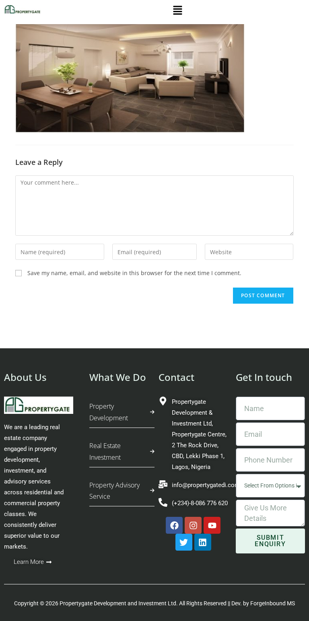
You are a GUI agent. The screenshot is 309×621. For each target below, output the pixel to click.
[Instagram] (193, 525)
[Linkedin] (202, 542)
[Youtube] (212, 525)
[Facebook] (174, 525)
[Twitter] (183, 542)
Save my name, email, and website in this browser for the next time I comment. (134, 273)
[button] (177, 12)
